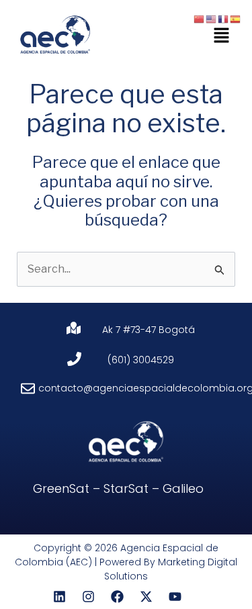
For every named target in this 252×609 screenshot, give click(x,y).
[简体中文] (200, 18)
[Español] (236, 18)
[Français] (224, 18)
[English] (212, 18)
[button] (221, 35)
